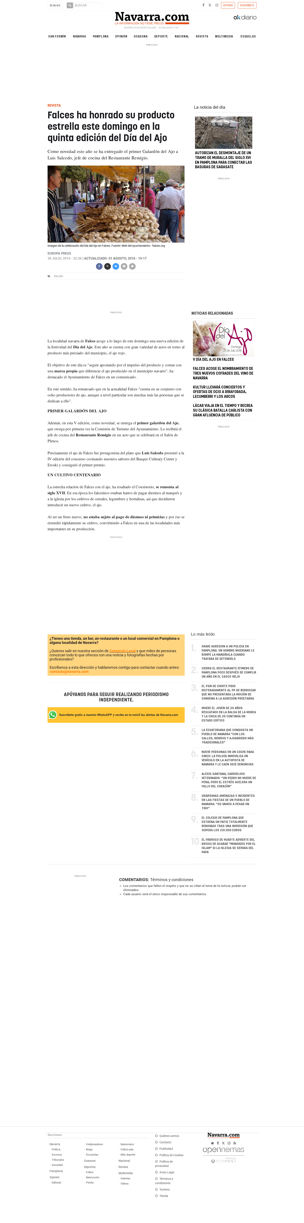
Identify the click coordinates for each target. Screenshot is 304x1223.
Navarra (79, 36)
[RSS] (234, 1143)
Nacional (182, 36)
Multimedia (224, 36)
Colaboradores (94, 1144)
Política (56, 1149)
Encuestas (92, 1154)
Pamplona (101, 36)
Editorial (56, 1182)
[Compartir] (99, 266)
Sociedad (57, 1164)
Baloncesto (92, 1177)
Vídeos (125, 1183)
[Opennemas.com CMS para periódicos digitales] (223, 1154)
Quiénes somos (169, 1136)
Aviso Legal (166, 1172)
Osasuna (141, 36)
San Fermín (57, 36)
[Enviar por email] (124, 266)
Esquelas (248, 36)
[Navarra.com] (152, 17)
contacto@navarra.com (69, 671)
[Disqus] (186, 956)
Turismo (164, 1189)
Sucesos (57, 1154)
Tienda (163, 1196)
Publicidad (166, 1149)
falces (58, 276)
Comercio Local (122, 651)
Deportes (90, 1167)
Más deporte (128, 1154)
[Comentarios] (132, 266)
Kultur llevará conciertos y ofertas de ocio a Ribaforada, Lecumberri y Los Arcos (220, 392)
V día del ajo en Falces (213, 360)
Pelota (89, 1182)
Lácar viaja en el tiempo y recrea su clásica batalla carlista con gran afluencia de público (223, 410)
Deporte (161, 36)
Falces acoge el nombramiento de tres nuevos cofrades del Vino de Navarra (223, 373)
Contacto (165, 1142)
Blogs (89, 1149)
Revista (202, 36)
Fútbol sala (127, 1149)
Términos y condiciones (171, 879)
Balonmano (127, 1144)
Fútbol (89, 1172)
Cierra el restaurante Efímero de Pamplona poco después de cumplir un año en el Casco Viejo (229, 672)
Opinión (121, 36)
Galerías (125, 1178)
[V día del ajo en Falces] (223, 338)
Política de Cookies (171, 1155)
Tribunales (58, 1159)
